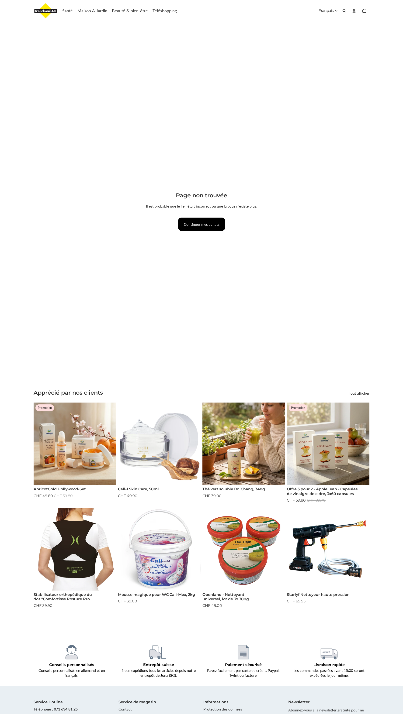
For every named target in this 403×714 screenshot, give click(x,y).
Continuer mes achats (201, 224)
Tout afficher (359, 393)
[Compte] (354, 11)
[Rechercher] (344, 11)
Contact (125, 709)
